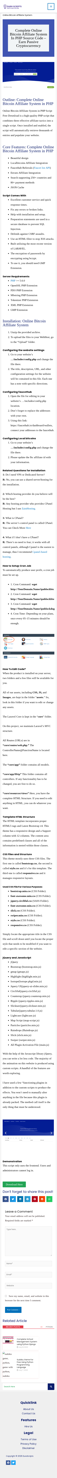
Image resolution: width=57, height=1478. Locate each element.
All (41, 1327)
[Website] (28, 1286)
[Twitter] (13, 1462)
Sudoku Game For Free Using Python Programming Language (25, 1363)
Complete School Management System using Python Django (27, 1342)
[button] (14, 1184)
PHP (13, 280)
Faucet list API (42, 167)
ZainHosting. (29, 508)
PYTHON (49, 1327)
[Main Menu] (51, 6)
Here (28, 527)
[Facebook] (8, 1462)
